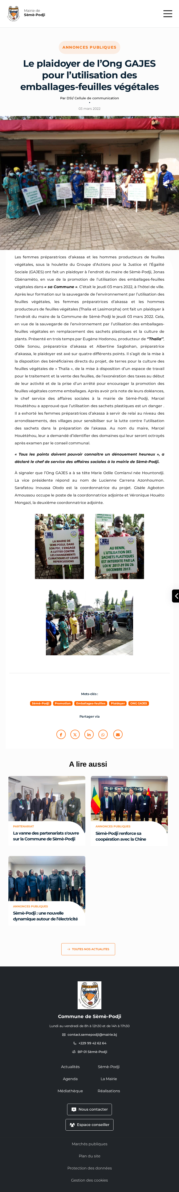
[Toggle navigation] (167, 13)
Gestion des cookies (89, 1180)
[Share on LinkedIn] (89, 735)
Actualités (70, 1067)
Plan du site (89, 1156)
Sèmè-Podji (109, 1067)
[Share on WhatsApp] (103, 735)
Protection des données (89, 1168)
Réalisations (109, 1091)
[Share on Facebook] (61, 735)
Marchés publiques (89, 1144)
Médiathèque (70, 1091)
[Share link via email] (118, 735)
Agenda (70, 1079)
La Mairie (109, 1079)
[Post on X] (75, 735)
